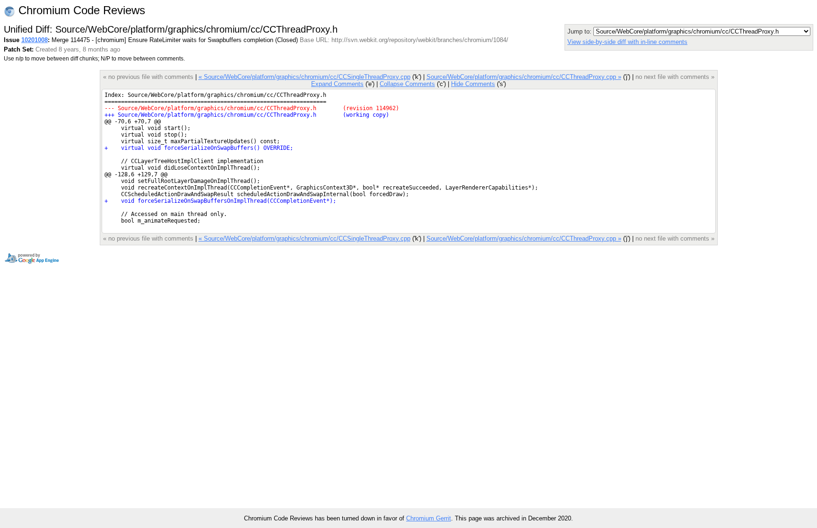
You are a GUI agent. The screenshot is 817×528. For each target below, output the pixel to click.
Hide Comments (473, 83)
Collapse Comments (407, 83)
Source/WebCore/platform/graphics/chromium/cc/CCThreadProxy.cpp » (523, 76)
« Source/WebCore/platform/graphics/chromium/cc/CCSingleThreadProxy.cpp (304, 76)
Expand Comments (337, 83)
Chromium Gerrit (428, 518)
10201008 (34, 39)
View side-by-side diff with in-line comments (627, 41)
